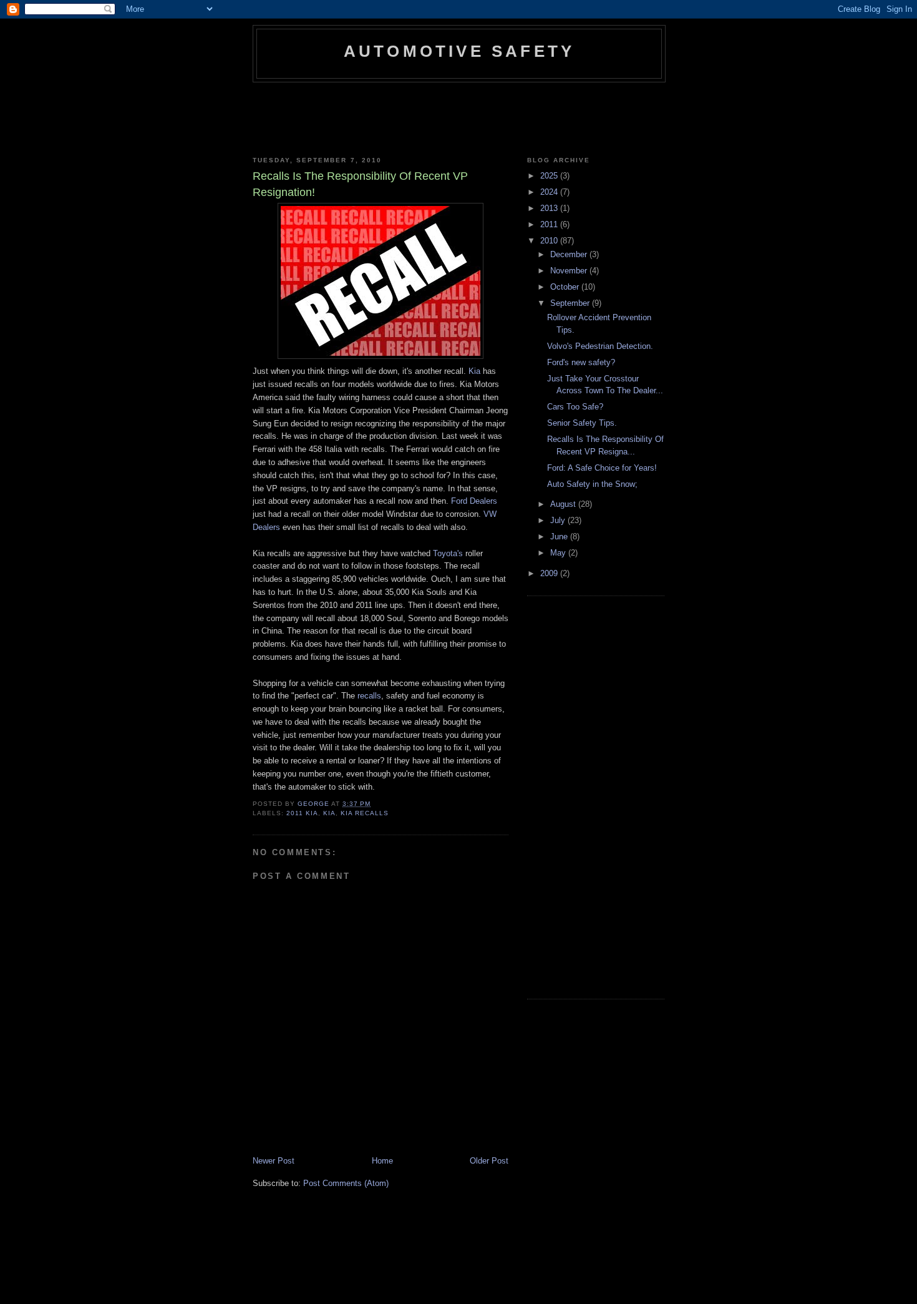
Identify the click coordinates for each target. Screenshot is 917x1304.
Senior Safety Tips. (582, 423)
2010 (550, 240)
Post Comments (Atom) (346, 1183)
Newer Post (273, 1160)
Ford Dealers (474, 501)
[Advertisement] (480, 117)
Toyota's (449, 553)
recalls (369, 695)
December (570, 254)
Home (382, 1160)
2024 (550, 192)
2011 (550, 224)
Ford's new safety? (581, 362)
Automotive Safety (459, 51)
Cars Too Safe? (575, 406)
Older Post (489, 1160)
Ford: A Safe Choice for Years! (602, 468)
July (559, 520)
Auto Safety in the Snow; (592, 484)
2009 (550, 573)
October (565, 287)
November (570, 270)
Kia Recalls (365, 813)
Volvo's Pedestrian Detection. (600, 346)
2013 (550, 208)
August (564, 504)
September (571, 303)
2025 (550, 175)
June (560, 536)
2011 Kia (302, 813)
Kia (329, 813)
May (559, 552)
